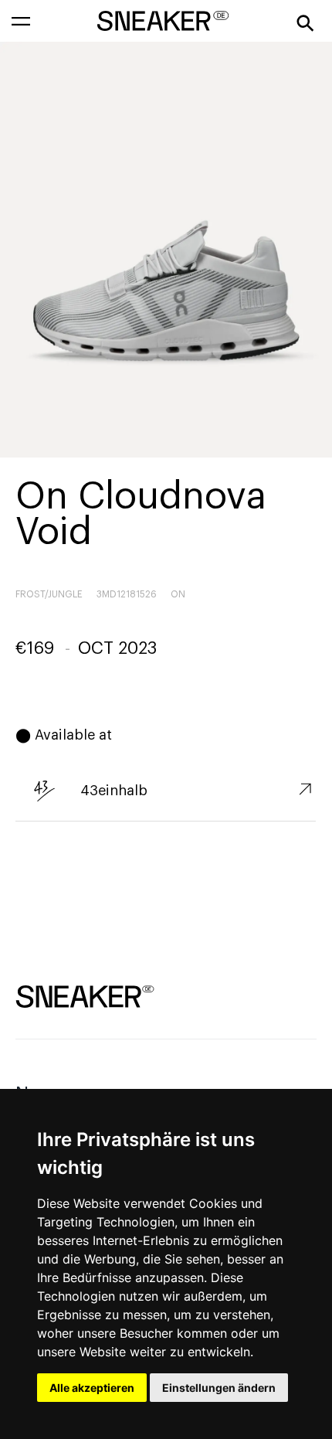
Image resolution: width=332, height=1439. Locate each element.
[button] (21, 21)
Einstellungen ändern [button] (219, 1387)
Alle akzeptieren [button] (91, 1387)
